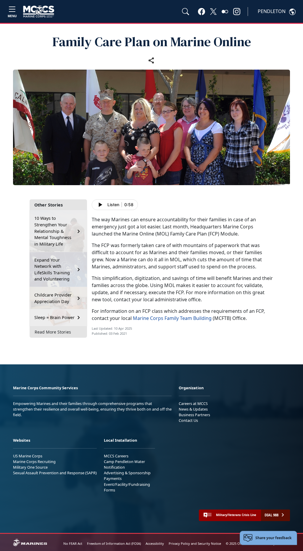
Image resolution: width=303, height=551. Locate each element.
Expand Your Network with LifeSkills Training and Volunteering (52, 269)
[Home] (38, 11)
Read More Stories (53, 332)
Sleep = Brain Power (54, 317)
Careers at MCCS (193, 403)
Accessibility (155, 543)
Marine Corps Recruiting (34, 461)
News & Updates (193, 409)
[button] (201, 11)
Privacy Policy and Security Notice (195, 543)
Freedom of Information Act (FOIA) (114, 543)
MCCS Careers (116, 456)
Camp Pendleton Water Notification (124, 464)
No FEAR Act (72, 543)
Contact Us (188, 420)
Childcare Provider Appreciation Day (53, 298)
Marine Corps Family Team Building (172, 318)
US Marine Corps (27, 456)
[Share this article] (151, 60)
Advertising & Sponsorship (127, 472)
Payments (113, 478)
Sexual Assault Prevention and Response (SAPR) (55, 472)
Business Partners (194, 414)
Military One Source (30, 467)
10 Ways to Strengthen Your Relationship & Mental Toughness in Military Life (52, 230)
